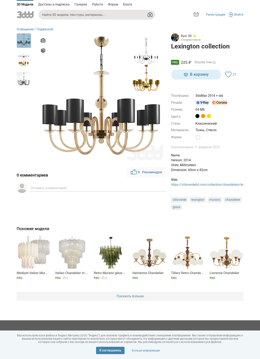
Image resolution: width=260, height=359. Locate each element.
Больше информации (146, 350)
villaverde (179, 200)
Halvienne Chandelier (148, 273)
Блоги (127, 4)
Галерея (81, 4)
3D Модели (25, 4)
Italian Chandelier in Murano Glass (71, 273)
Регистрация (215, 14)
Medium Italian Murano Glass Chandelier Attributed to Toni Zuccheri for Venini (33, 273)
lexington (197, 200)
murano (214, 200)
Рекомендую (150, 172)
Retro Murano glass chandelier (110, 273)
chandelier (232, 200)
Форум (113, 4)
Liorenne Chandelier (224, 273)
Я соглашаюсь (110, 350)
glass (176, 207)
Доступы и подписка (54, 4)
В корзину (199, 74)
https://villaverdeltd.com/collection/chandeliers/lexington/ (213, 185)
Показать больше (130, 296)
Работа (97, 4)
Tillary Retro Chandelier (187, 273)
